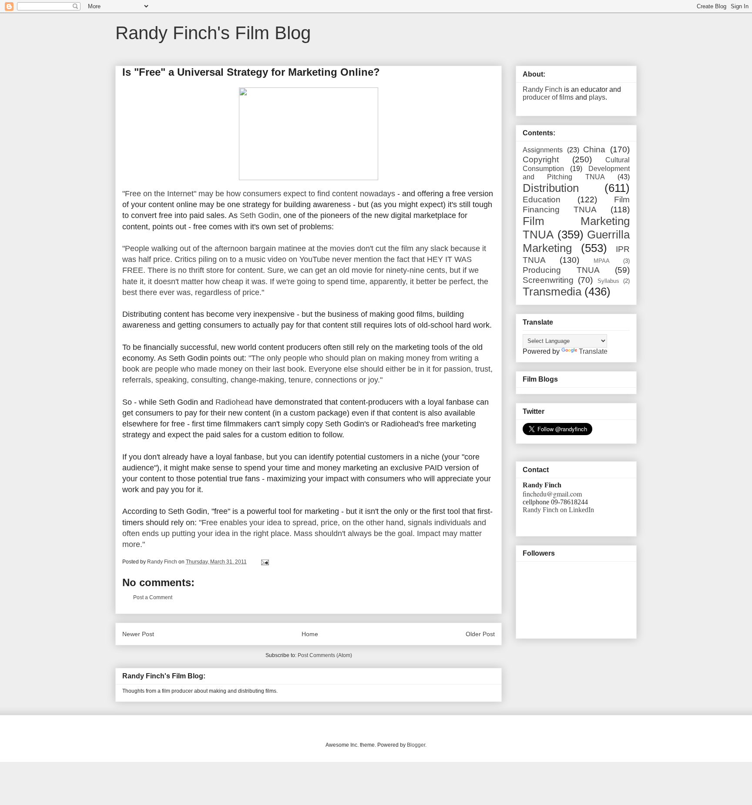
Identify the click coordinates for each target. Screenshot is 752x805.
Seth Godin (259, 215)
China (594, 149)
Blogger (416, 745)
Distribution (551, 188)
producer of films (548, 97)
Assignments (543, 150)
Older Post (480, 634)
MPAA (602, 261)
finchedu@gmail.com (552, 493)
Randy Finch (542, 89)
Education (542, 199)
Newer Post (138, 634)
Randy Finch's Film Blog (213, 33)
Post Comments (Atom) (325, 655)
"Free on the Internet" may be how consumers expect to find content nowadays (258, 193)
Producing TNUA (561, 270)
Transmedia (552, 291)
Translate (593, 351)
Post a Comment (152, 597)
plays (597, 97)
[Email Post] (264, 562)
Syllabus (608, 281)
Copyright (541, 159)
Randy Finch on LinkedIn (558, 509)
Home (310, 634)
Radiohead (234, 402)
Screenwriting (548, 280)
